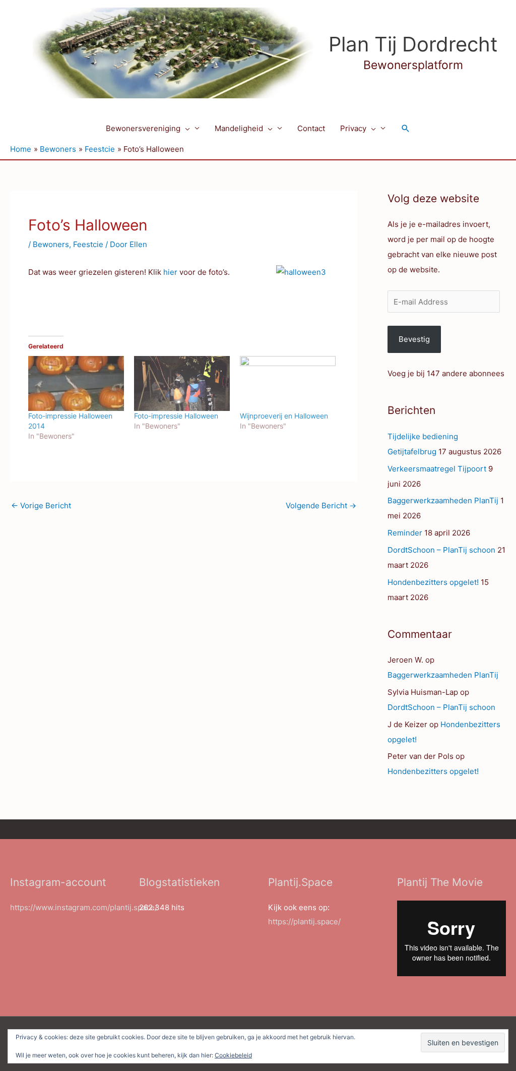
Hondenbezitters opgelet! (433, 582)
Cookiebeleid (233, 1055)
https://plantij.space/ (304, 921)
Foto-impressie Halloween (176, 415)
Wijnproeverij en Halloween (284, 415)
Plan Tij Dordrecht (413, 44)
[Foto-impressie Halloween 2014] (76, 383)
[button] (185, 128)
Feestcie (88, 244)
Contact (311, 128)
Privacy (353, 128)
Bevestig (414, 339)
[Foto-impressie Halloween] (182, 383)
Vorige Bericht (41, 505)
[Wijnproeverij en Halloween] (288, 383)
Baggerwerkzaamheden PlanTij (443, 500)
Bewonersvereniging (143, 128)
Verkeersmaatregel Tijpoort (437, 468)
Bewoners (51, 244)
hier (170, 272)
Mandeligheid (239, 128)
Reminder (405, 533)
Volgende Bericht (321, 505)
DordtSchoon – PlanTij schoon (441, 550)
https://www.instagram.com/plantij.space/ (83, 907)
